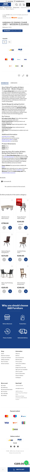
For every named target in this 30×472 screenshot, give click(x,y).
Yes (9, 42)
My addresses (4, 387)
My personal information (6, 389)
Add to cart (20, 469)
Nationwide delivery (6, 141)
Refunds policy (19, 359)
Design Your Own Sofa (21, 367)
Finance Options (19, 375)
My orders (3, 385)
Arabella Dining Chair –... (21, 251)
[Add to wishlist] (12, 201)
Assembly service (6, 136)
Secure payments (20, 357)
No (4, 42)
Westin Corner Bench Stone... (5, 217)
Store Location (19, 371)
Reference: (5, 27)
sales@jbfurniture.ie (20, 388)
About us (18, 353)
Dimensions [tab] (14, 83)
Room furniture (4, 361)
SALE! (2, 353)
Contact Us (19, 169)
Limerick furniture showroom (8, 172)
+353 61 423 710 (19, 385)
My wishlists (4, 395)
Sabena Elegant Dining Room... (6, 251)
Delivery (17, 355)
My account (4, 383)
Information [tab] (5, 83)
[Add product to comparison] (4, 228)
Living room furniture (6, 357)
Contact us (18, 365)
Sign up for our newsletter (21, 369)
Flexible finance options (7, 139)
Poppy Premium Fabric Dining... (21, 217)
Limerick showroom (9, 157)
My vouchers (4, 391)
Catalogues (18, 377)
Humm (3, 167)
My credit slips (4, 393)
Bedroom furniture (5, 355)
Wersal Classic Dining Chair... (21, 283)
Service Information (20, 373)
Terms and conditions (21, 363)
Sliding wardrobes (5, 359)
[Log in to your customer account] (20, 4)
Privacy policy (19, 361)
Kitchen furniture (5, 363)
